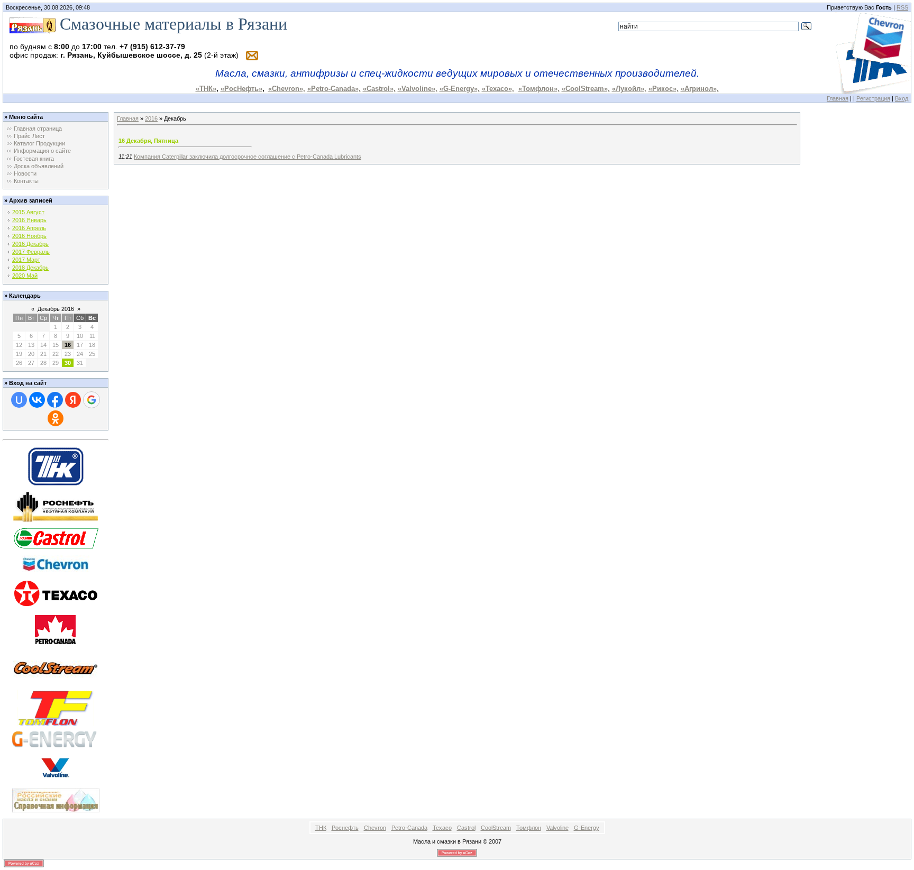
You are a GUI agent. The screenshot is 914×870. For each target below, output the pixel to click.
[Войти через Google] (91, 399)
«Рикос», (663, 89)
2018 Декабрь (30, 267)
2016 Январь (29, 220)
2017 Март (26, 260)
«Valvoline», (417, 89)
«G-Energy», (460, 89)
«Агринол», (700, 89)
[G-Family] (55, 739)
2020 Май (25, 275)
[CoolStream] (55, 667)
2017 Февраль (31, 252)
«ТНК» (206, 89)
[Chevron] (55, 564)
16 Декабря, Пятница (148, 141)
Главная (837, 98)
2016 (151, 118)
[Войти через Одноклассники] (55, 418)
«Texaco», (498, 89)
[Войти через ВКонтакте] (37, 400)
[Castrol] (55, 538)
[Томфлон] (55, 707)
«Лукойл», (629, 89)
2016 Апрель (29, 228)
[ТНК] (56, 465)
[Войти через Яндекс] (73, 400)
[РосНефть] (55, 506)
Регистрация (873, 98)
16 (68, 345)
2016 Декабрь (30, 244)
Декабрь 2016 (56, 309)
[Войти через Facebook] (55, 400)
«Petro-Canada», (334, 89)
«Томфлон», (539, 89)
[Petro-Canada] (55, 628)
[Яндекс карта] (33, 23)
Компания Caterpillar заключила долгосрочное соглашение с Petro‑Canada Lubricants (247, 156)
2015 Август (28, 212)
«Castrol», (379, 89)
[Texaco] (55, 592)
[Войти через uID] (19, 400)
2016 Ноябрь (29, 236)
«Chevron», (286, 89)
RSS (902, 7)
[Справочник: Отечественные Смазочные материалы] (55, 799)
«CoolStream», (586, 89)
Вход (901, 98)
